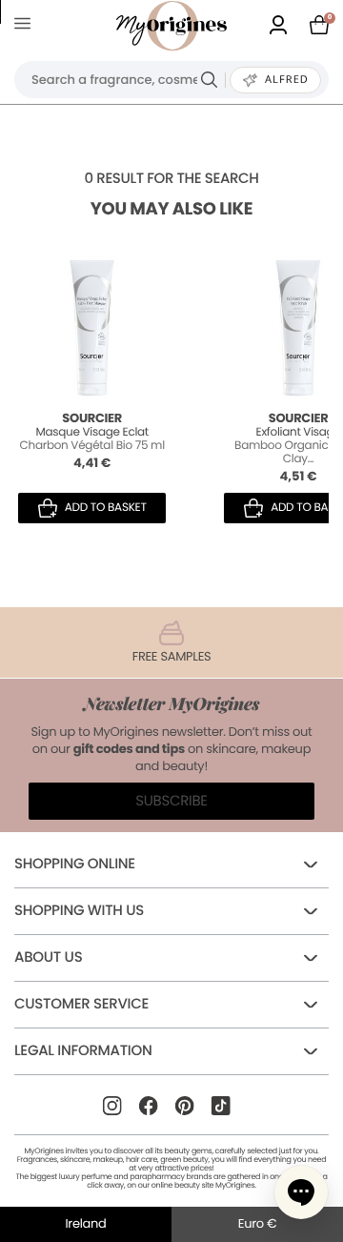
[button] (301, 1192)
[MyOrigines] (171, 25)
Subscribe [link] (171, 801)
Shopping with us (79, 911)
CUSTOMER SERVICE (81, 1004)
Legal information (82, 1051)
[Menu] (26, 26)
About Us (48, 957)
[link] (278, 26)
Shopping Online (74, 864)
